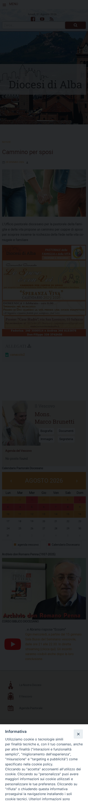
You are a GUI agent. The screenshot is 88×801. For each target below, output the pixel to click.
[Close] (78, 733)
